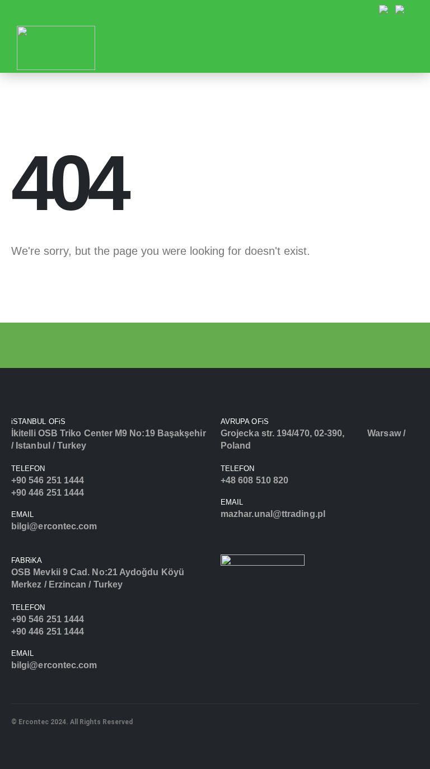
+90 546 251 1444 (47, 480)
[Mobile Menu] (396, 48)
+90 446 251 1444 (47, 492)
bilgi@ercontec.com (54, 526)
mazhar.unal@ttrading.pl (273, 514)
